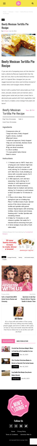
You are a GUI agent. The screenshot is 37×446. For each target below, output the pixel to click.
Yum (27, 110)
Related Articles (8, 341)
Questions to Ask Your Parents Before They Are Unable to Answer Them (28, 299)
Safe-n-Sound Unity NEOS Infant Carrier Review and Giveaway (9, 299)
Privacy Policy (21, 431)
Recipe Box (16, 378)
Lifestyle (15, 354)
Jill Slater (6, 31)
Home (13, 431)
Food (3, 19)
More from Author (22, 341)
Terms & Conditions (12, 434)
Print (33, 110)
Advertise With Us (25, 434)
